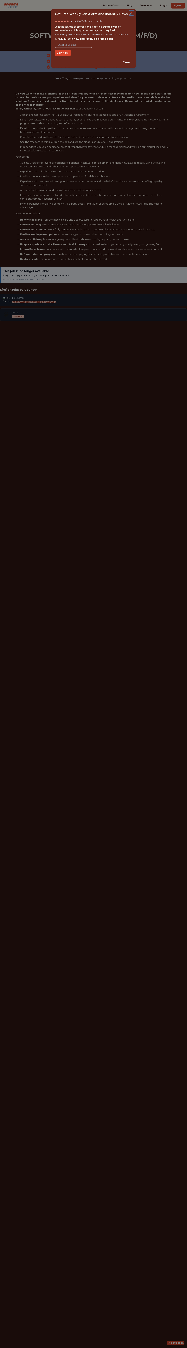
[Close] (131, 13)
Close (126, 62)
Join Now (62, 53)
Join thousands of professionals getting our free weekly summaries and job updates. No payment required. (91, 32)
